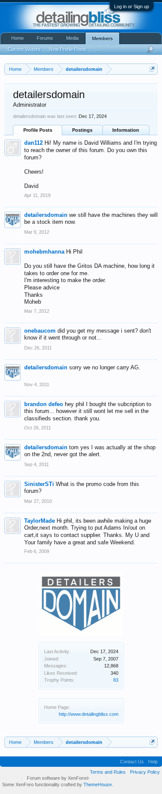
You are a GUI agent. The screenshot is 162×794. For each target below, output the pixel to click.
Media (72, 38)
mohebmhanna (44, 251)
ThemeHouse (97, 784)
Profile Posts (37, 130)
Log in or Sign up (131, 6)
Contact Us (132, 761)
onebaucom (40, 330)
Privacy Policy (145, 772)
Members (102, 38)
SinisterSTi (39, 484)
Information (125, 130)
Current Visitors (24, 49)
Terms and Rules (108, 772)
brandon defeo (43, 404)
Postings (82, 130)
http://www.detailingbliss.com (88, 714)
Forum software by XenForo (58, 778)
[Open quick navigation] (152, 69)
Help (153, 761)
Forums (45, 38)
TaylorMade (39, 521)
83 (115, 680)
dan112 (33, 143)
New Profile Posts (67, 49)
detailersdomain (45, 215)
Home (17, 38)
